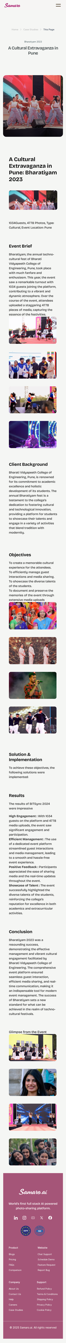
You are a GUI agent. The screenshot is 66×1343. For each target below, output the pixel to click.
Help (11, 1299)
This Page (48, 29)
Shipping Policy (45, 1299)
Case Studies (30, 29)
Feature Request (46, 1264)
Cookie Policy (44, 1309)
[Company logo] (12, 5)
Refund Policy (44, 1288)
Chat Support (45, 1254)
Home (15, 29)
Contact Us (15, 1294)
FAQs (11, 1264)
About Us (14, 1288)
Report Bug (44, 1270)
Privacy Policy (44, 1304)
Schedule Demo (46, 1259)
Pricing (12, 1259)
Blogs (12, 1254)
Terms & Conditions (47, 1294)
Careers (13, 1304)
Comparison (15, 1270)
